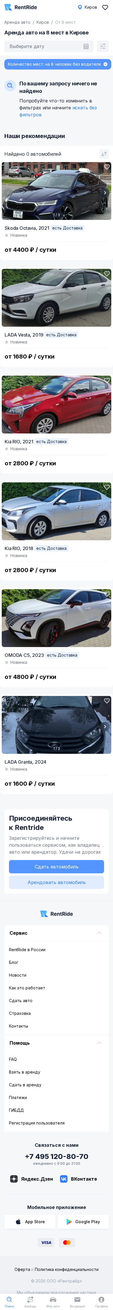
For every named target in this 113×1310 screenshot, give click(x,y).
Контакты (18, 1026)
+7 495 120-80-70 (56, 1156)
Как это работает (27, 987)
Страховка (20, 1013)
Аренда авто (17, 22)
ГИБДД (16, 1110)
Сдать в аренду (25, 1084)
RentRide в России (27, 949)
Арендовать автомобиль (57, 882)
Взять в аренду (24, 1072)
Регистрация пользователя (37, 1122)
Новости (17, 975)
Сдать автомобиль (57, 867)
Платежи (18, 1097)
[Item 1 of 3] (56, 191)
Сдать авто (20, 1000)
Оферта (22, 1269)
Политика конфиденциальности (67, 1269)
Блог (13, 962)
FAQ (13, 1059)
